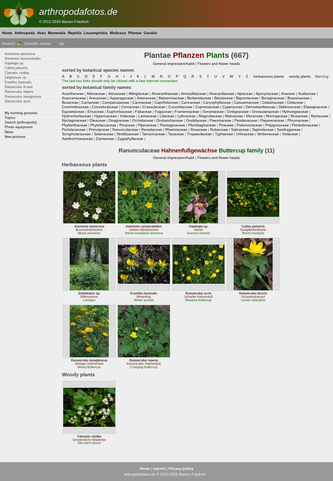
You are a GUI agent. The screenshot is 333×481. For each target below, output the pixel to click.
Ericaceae (95, 111)
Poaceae (226, 125)
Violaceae (290, 134)
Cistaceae (295, 102)
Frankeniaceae (187, 111)
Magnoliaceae (210, 116)
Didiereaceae (289, 107)
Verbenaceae (268, 134)
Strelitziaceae (128, 134)
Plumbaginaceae (202, 125)
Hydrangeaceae (295, 111)
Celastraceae (273, 102)
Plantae (135, 33)
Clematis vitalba (17, 73)
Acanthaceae (73, 93)
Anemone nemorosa (20, 54)
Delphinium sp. (16, 77)
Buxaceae (70, 102)
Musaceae (299, 116)
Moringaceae (276, 116)
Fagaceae (163, 111)
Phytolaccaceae (103, 125)
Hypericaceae (105, 116)
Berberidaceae (199, 98)
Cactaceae (90, 102)
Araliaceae (307, 93)
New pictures (15, 137)
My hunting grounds (21, 113)
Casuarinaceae (246, 102)
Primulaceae (99, 129)
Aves (41, 33)
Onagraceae (118, 120)
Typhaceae (224, 134)
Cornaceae (130, 107)
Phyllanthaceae (74, 125)
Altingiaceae (139, 93)
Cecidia (150, 33)
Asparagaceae (122, 98)
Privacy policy (181, 468)
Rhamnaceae (176, 129)
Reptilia (74, 33)
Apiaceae (245, 93)
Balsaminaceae (171, 98)
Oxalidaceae (196, 120)
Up (62, 43)
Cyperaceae (232, 107)
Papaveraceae (272, 120)
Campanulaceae (115, 102)
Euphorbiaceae (119, 111)
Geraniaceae (213, 111)
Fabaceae (143, 111)
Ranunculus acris (18, 101)
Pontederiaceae (305, 125)
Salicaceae (240, 129)
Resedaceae (151, 129)
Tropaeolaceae (199, 134)
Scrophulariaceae (76, 134)
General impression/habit (173, 63)
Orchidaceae (142, 120)
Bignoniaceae (247, 98)
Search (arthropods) (21, 122)
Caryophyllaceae (217, 102)
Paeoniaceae (220, 120)
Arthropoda (25, 33)
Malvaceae (234, 116)
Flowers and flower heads (218, 63)
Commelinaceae (75, 107)
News (9, 132)
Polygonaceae (277, 125)
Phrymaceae (297, 120)
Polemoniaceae (249, 125)
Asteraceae (146, 98)
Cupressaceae (207, 107)
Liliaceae (167, 116)
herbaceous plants (268, 76)
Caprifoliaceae (166, 102)
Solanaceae (103, 134)
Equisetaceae (73, 111)
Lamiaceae (147, 116)
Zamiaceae (105, 139)
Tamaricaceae (153, 134)
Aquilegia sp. (14, 63)
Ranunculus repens (19, 92)
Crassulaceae (154, 107)
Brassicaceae (298, 98)
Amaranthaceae (165, 93)
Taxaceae (176, 134)
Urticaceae (245, 134)
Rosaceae (198, 129)
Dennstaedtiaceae (261, 107)
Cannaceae (141, 102)
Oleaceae (97, 120)
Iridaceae (127, 116)
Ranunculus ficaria (19, 87)
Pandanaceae (245, 120)
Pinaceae (127, 125)
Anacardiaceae (221, 93)
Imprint (159, 468)
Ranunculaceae (125, 129)
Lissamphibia (95, 33)
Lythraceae (186, 116)
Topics (10, 118)
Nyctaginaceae (74, 120)
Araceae (288, 93)
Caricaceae (190, 102)
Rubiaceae (219, 129)
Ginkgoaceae (238, 111)
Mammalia (57, 33)
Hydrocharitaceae (76, 116)
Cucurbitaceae (180, 107)
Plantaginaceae (172, 125)
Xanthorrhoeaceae (77, 139)
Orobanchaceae (169, 120)
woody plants (300, 76)
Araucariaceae (74, 98)
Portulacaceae (74, 129)
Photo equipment (19, 127)
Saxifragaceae (288, 129)
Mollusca (118, 33)
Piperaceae (147, 125)
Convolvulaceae (105, 107)
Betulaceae (223, 98)
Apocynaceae (267, 93)
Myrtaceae (319, 116)
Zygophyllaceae (130, 139)
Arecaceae (98, 98)
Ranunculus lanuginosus (23, 96)
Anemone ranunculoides (23, 58)
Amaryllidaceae (193, 93)
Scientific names (38, 43)
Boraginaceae (272, 98)
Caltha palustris (16, 68)
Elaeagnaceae (315, 107)
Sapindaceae (263, 129)
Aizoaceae (116, 93)
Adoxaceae (96, 93)
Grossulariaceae (265, 111)
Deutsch (9, 43)
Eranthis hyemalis (18, 82)
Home (7, 33)
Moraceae (254, 116)
